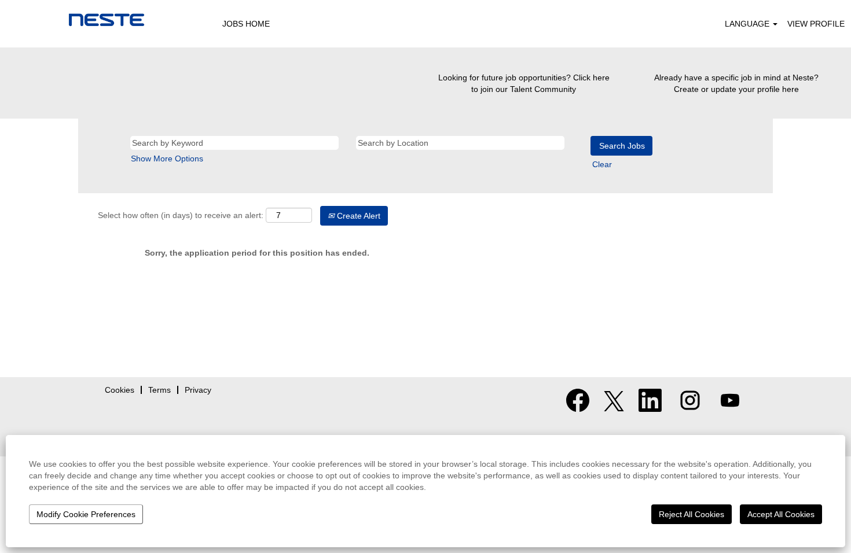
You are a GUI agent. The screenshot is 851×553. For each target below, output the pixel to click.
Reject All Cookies (691, 514)
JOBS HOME (246, 23)
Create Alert (357, 215)
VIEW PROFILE (816, 23)
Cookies (119, 390)
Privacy (198, 390)
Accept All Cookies (781, 514)
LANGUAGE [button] (748, 23)
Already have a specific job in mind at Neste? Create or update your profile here (736, 83)
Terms (159, 390)
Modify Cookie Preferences (85, 514)
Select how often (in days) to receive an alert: (180, 215)
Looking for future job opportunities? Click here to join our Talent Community (524, 83)
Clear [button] (602, 164)
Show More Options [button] (167, 158)
